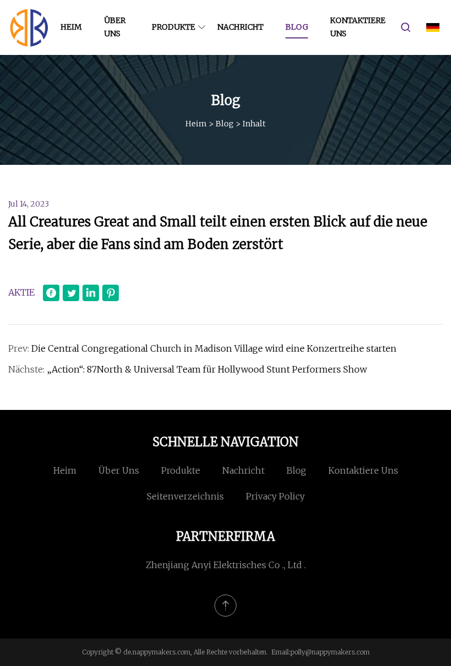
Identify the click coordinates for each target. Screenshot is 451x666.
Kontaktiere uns (358, 26)
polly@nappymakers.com (330, 652)
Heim (71, 27)
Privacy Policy (275, 496)
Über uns (114, 26)
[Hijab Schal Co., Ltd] (29, 27)
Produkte (173, 27)
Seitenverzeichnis (185, 496)
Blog (296, 27)
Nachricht (240, 27)
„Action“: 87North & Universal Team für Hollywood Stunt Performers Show (207, 369)
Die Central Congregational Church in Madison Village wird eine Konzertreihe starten (214, 348)
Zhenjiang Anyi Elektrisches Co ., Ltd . (226, 564)
